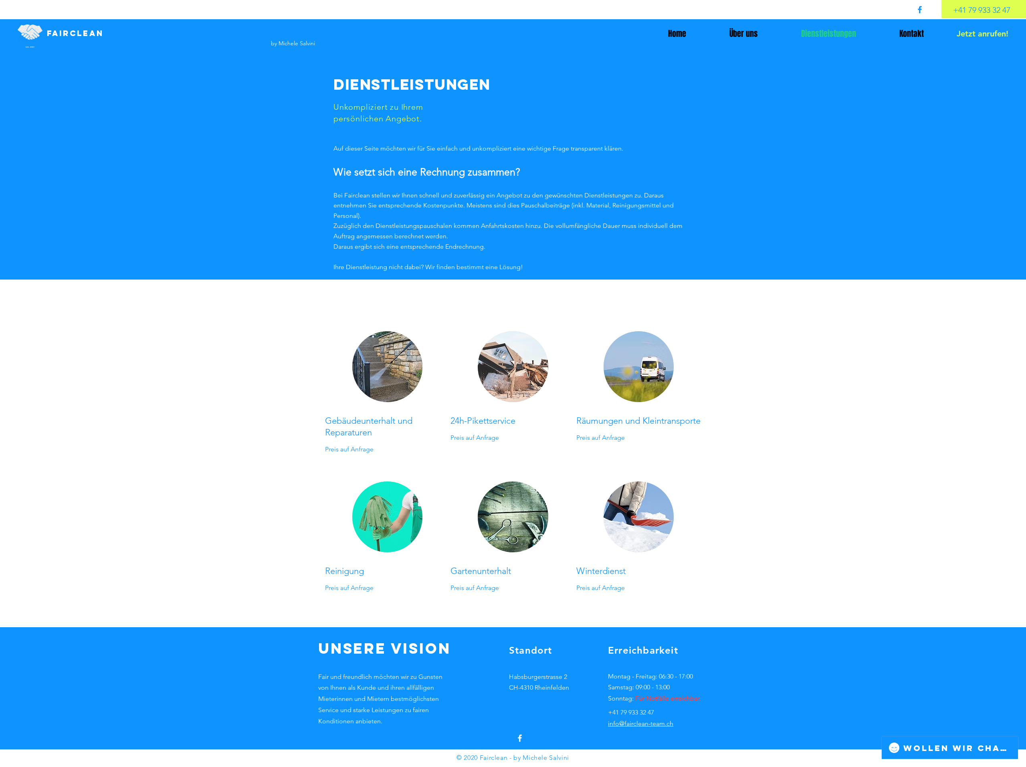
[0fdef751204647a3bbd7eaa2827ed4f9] (920, 9)
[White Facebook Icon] (520, 738)
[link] (387, 427)
